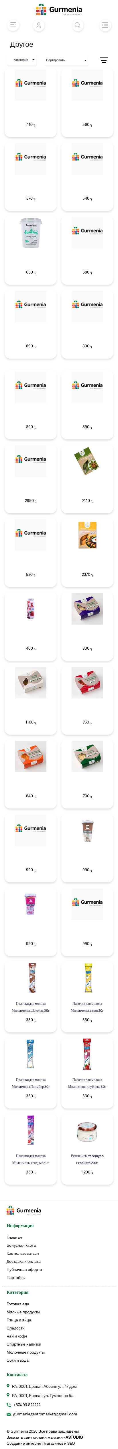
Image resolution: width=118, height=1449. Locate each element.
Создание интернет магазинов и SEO (41, 1444)
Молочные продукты (26, 1352)
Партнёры (16, 1278)
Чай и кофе (17, 1336)
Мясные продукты (23, 1312)
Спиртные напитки (24, 1344)
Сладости (16, 1328)
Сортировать (55, 60)
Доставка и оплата (24, 1262)
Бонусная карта (21, 1246)
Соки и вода (18, 1360)
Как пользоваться (23, 1254)
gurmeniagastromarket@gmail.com (45, 1414)
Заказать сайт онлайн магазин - (45, 1437)
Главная (14, 1238)
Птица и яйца (19, 1320)
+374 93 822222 (26, 1405)
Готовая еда (18, 1304)
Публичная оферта (24, 1270)
